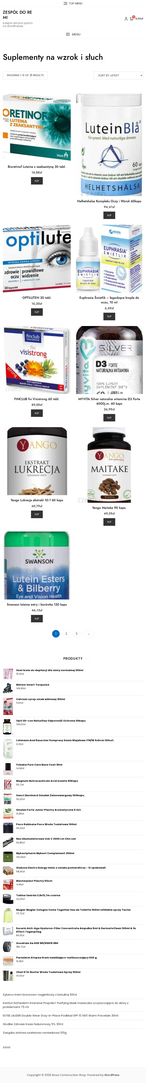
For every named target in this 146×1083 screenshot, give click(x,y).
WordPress (111, 1075)
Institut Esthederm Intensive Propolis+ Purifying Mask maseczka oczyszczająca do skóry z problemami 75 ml (66, 1005)
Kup (37, 181)
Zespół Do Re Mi (17, 14)
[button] (73, 34)
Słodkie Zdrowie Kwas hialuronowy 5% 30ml (33, 1024)
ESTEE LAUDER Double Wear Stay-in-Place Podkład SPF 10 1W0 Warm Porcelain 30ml (60, 1015)
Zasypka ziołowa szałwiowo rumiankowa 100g (35, 1033)
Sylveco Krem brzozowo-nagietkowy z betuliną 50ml (40, 995)
